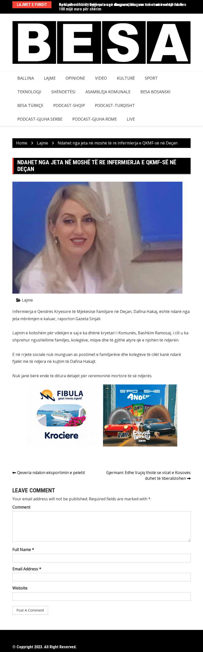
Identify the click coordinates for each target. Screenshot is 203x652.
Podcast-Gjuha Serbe (39, 119)
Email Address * (26, 569)
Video (101, 78)
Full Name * (23, 549)
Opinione (75, 78)
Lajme (50, 78)
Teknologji (29, 92)
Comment (21, 507)
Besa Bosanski (155, 92)
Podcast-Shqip (69, 105)
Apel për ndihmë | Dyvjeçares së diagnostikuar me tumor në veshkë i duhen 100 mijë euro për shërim (122, 6)
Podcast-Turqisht (115, 105)
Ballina (25, 78)
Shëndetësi (63, 92)
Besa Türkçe (30, 105)
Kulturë (126, 78)
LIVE (131, 119)
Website (19, 588)
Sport (151, 78)
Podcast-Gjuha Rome (94, 119)
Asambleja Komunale (107, 92)
